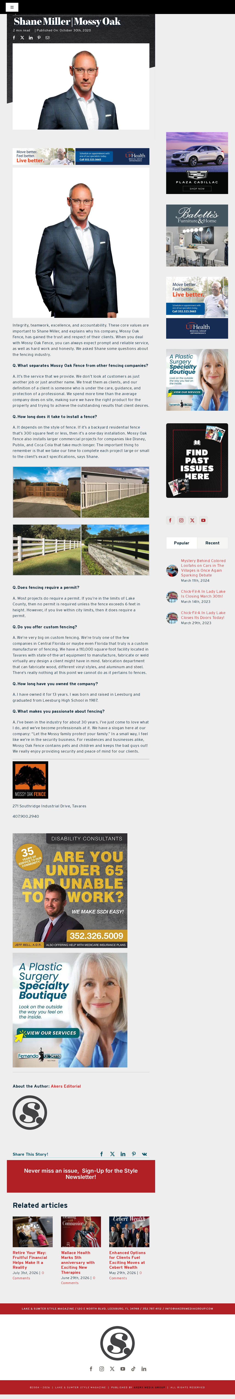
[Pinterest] (39, 38)
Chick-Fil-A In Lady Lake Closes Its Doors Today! (203, 615)
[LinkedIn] (31, 38)
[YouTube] (203, 520)
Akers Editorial (66, 1086)
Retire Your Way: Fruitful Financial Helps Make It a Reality (30, 1260)
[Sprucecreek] (197, 207)
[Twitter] (192, 520)
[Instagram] (181, 520)
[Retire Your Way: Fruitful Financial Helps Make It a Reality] (33, 1231)
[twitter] (112, 1369)
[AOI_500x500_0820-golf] (197, 279)
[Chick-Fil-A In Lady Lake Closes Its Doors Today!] (172, 614)
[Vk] (144, 1154)
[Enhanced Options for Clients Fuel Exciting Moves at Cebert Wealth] (129, 1231)
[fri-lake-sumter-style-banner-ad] (197, 135)
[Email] (47, 38)
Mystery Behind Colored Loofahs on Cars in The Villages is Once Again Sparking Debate (203, 567)
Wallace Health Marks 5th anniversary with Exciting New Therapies (78, 1262)
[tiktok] (133, 1369)
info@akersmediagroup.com (189, 1309)
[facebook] (91, 1369)
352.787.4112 (152, 1309)
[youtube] (123, 1369)
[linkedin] (144, 1369)
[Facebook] (14, 38)
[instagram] (102, 1369)
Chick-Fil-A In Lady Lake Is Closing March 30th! (203, 593)
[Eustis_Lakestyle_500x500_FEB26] (197, 351)
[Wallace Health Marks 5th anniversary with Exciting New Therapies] (81, 1231)
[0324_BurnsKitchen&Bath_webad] (70, 955)
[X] (22, 38)
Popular (181, 542)
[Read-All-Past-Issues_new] (197, 425)
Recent (212, 542)
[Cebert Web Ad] (70, 836)
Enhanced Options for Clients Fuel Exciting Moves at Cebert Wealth (127, 1260)
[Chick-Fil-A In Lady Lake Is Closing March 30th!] (172, 593)
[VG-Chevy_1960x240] (81, 151)
